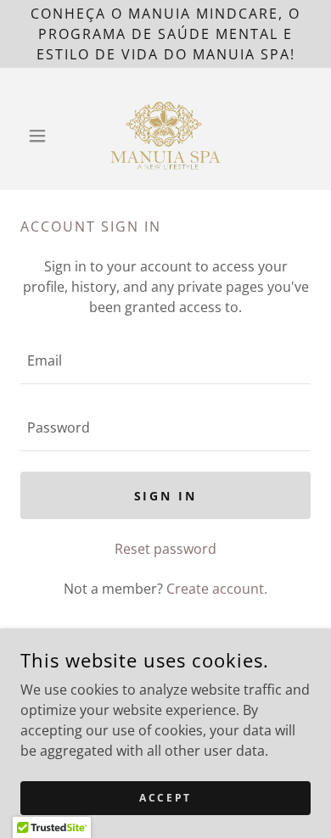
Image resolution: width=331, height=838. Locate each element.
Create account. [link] (216, 588)
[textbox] (165, 361)
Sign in (166, 496)
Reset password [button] (165, 548)
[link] (165, 136)
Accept (165, 798)
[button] (42, 136)
